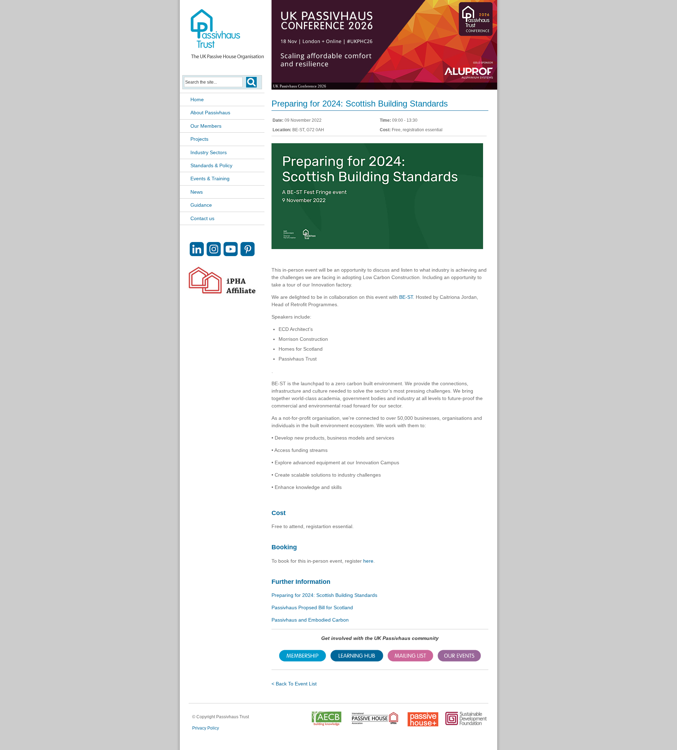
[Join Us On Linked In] (197, 254)
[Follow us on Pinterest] (247, 254)
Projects (199, 139)
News (196, 192)
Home (197, 99)
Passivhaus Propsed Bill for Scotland (312, 607)
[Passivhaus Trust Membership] (302, 660)
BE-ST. (406, 297)
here (368, 561)
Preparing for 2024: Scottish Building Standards (324, 595)
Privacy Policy (205, 728)
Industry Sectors (208, 152)
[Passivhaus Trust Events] (459, 660)
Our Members (205, 126)
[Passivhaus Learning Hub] (356, 660)
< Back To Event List (294, 684)
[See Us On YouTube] (231, 254)
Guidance (201, 205)
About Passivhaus (210, 112)
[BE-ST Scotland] (377, 247)
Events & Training (210, 178)
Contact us (202, 218)
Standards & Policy (211, 165)
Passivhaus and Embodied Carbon (310, 620)
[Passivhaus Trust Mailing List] (410, 660)
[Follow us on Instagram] (214, 254)
